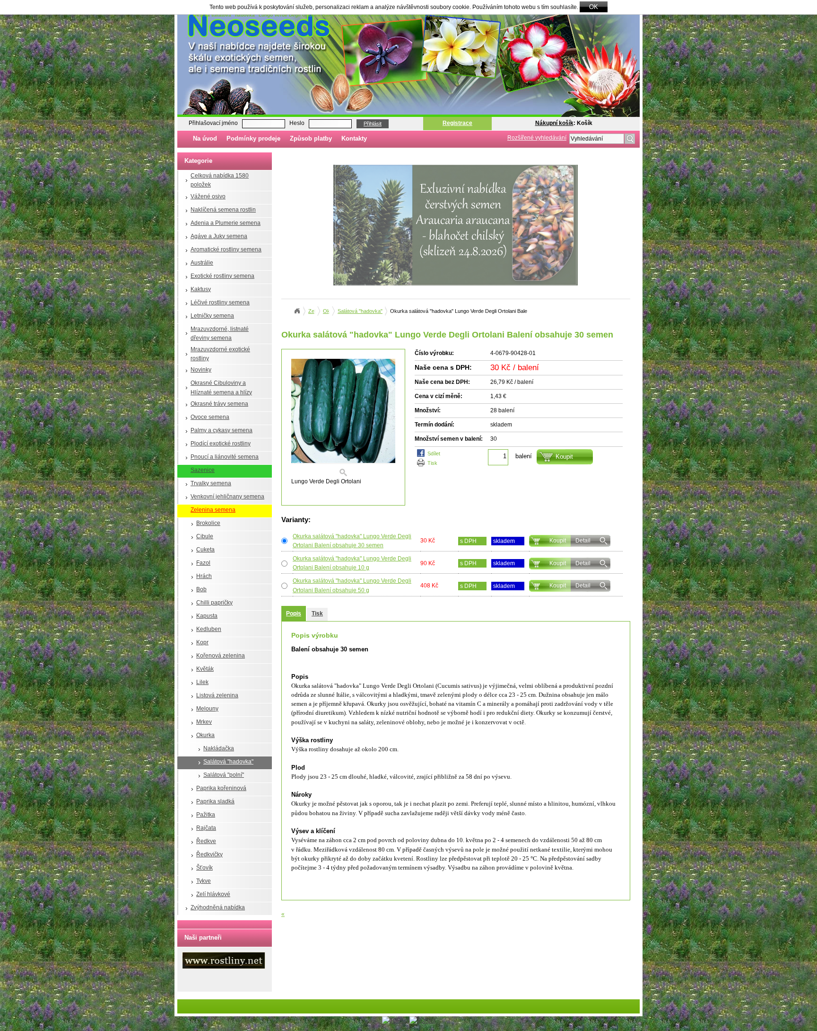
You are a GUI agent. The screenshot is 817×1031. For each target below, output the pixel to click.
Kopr (202, 642)
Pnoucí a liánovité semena (225, 456)
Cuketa (205, 549)
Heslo (296, 123)
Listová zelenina (217, 695)
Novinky (201, 369)
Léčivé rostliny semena (220, 302)
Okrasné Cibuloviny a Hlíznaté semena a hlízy (221, 387)
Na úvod (205, 138)
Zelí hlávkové (213, 894)
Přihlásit (373, 123)
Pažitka (205, 814)
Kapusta (206, 616)
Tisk (432, 463)
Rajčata (206, 828)
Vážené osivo (208, 196)
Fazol (203, 563)
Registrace (457, 123)
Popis (293, 613)
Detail (583, 540)
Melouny (207, 708)
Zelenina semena (213, 510)
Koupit (557, 540)
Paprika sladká (215, 801)
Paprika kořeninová (221, 788)
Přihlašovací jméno (213, 123)
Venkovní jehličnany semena (227, 496)
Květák (205, 669)
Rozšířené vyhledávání (536, 137)
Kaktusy (201, 289)
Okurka (205, 735)
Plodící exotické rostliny (221, 443)
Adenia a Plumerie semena (226, 223)
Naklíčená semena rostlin (223, 209)
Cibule (204, 536)
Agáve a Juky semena (219, 236)
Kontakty (354, 138)
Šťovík (204, 867)
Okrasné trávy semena (219, 403)
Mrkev (204, 722)
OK (593, 6)
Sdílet (433, 453)
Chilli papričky (214, 602)
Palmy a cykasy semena (221, 430)
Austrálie (202, 262)
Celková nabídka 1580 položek (220, 180)
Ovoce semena (210, 417)
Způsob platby (311, 138)
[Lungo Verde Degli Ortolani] (343, 418)
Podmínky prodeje (253, 138)
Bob (201, 589)
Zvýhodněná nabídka (218, 907)
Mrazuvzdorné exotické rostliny (220, 354)
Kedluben (208, 629)
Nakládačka (218, 748)
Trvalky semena (211, 483)
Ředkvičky (209, 854)
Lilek (202, 682)
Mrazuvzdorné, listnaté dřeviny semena (220, 333)
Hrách (204, 576)
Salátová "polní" (223, 775)
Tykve (203, 881)
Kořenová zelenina (220, 655)
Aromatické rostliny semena (226, 249)
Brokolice (208, 523)
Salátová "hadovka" (228, 761)
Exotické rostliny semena (222, 276)
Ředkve (206, 841)
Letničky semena (212, 315)
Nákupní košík (554, 123)
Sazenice (203, 470)
